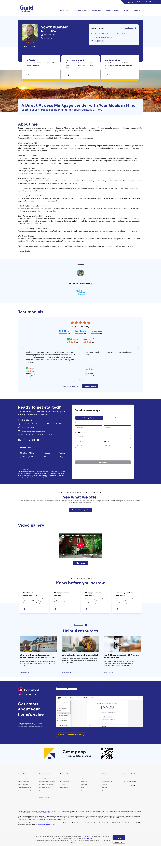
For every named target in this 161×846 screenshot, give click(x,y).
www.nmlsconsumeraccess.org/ (56, 819)
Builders (62, 778)
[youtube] (38, 440)
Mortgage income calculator (46, 784)
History (83, 778)
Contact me (103, 462)
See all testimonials (69, 386)
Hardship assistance (107, 781)
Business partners (65, 773)
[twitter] (28, 440)
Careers (83, 790)
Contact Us (155, 2)
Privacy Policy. (88, 838)
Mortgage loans (96, 10)
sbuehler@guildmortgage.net (103, 37)
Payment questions (107, 778)
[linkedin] (19, 440)
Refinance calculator (44, 790)
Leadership (84, 781)
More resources (78, 625)
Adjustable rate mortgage (24, 787)
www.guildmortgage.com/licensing (46, 824)
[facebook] (24, 440)
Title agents (63, 784)
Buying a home (64, 10)
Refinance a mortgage (80, 10)
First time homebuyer (23, 778)
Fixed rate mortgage (23, 784)
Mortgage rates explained (24, 790)
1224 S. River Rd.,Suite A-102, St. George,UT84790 (110, 33)
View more (80, 563)
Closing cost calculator (44, 787)
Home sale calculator (44, 794)
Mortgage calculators (112, 10)
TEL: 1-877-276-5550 (45, 813)
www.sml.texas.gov (82, 813)
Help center (136, 10)
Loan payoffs (105, 784)
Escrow (104, 790)
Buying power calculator (45, 797)
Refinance (116, 418)
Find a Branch (143, 2)
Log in (132, 2)
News (82, 787)
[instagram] (33, 440)
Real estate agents (64, 781)
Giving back (84, 784)
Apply (19, 794)
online (23, 794)
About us (126, 10)
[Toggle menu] (70, 10)
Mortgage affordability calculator (47, 781)
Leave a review (90, 386)
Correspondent (64, 787)
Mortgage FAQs (105, 787)
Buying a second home (23, 781)
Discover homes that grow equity (71, 735)
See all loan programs (80, 510)
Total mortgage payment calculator (47, 778)
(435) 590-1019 (99, 41)
